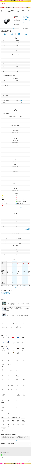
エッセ (17, 326)
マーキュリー (25, 376)
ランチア (10, 395)
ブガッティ (24, 400)
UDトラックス (10, 364)
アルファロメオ (3, 394)
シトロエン (3, 400)
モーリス (3, 389)
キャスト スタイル (11, 327)
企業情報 (1, 452)
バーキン (3, 413)
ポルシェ (24, 369)
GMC (24, 379)
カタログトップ (5, 28)
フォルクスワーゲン (18, 369)
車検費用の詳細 (20, 100)
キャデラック (3, 375)
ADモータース (3, 408)
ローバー (24, 385)
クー (23, 327)
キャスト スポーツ (18, 327)
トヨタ (2, 360)
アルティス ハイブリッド (5, 326)
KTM (16, 413)
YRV (16, 323)
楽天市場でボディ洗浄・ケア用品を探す (25, 207)
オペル (10, 369)
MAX (20, 5)
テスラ (2, 379)
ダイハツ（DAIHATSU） (16, 5)
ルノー (17, 400)
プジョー (10, 400)
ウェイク (10, 326)
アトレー (24, 323)
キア (16, 407)
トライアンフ (10, 389)
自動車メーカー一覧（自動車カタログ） (9, 5)
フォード (10, 376)
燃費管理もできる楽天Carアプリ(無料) (25, 86)
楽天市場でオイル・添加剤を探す (26, 228)
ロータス (17, 385)
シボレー (24, 375)
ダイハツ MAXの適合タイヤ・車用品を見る (6, 294)
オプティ (24, 326)
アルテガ (24, 413)
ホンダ (17, 360)
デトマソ (24, 395)
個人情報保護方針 (4, 452)
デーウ (10, 407)
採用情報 (8, 452)
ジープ (10, 379)
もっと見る (15, 287)
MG (16, 389)
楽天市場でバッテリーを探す (26, 229)
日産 (9, 360)
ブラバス (17, 370)
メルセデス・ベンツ (4, 370)
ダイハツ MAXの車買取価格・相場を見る (6, 292)
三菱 (23, 360)
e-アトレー (3, 323)
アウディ (3, 369)
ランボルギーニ (18, 395)
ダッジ (17, 379)
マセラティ (3, 395)
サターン (17, 375)
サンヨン (24, 407)
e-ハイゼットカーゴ (11, 323)
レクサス (17, 364)
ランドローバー (11, 385)
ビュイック (3, 376)
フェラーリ (24, 394)
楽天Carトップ (2, 5)
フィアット (17, 394)
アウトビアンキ (11, 394)
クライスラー (10, 375)
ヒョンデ (3, 407)
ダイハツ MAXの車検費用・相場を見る (5, 293)
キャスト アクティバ (4, 327)
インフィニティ (11, 380)
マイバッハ (10, 370)
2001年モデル (23, 5)
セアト (10, 413)
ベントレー (3, 385)
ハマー (2, 380)
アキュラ (24, 364)
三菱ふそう (3, 364)
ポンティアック (18, 376)
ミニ (23, 370)
